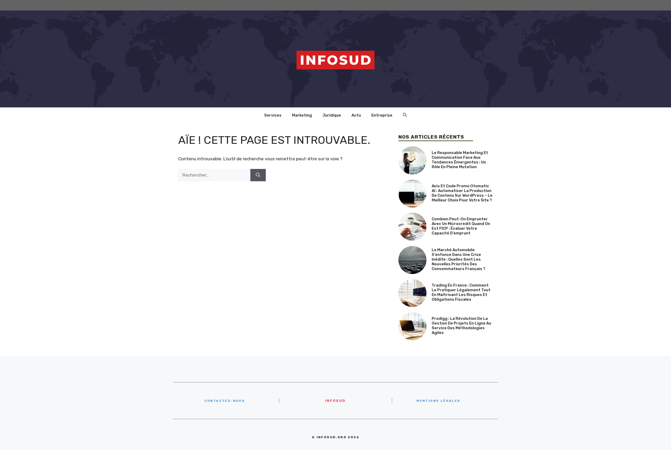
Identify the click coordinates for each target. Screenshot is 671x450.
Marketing (302, 115)
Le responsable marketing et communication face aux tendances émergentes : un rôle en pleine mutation (460, 159)
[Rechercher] (258, 175)
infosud (335, 401)
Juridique (331, 115)
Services (273, 115)
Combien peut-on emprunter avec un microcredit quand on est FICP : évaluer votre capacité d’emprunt (461, 226)
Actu (356, 115)
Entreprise (381, 115)
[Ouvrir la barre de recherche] (405, 115)
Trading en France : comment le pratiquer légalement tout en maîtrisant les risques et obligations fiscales (461, 292)
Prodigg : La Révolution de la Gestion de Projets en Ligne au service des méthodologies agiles (461, 325)
